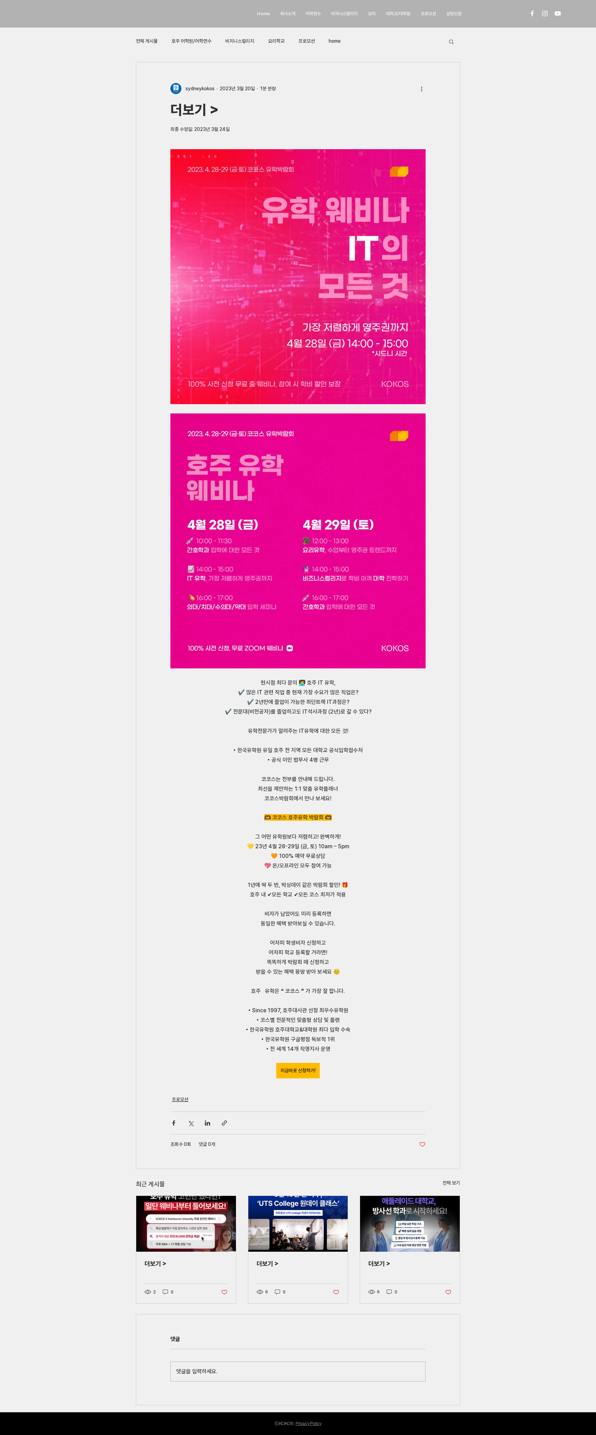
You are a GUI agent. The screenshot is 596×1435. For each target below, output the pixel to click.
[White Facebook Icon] (532, 13)
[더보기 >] (186, 1224)
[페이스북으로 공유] (173, 1123)
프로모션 (306, 41)
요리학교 (276, 41)
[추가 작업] (421, 88)
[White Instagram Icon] (545, 13)
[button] (451, 41)
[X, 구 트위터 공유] (190, 1123)
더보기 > (155, 1263)
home (335, 41)
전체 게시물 (147, 41)
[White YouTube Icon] (558, 13)
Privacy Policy (308, 1423)
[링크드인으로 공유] (207, 1123)
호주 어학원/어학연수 (191, 41)
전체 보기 (451, 1183)
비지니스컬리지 (239, 41)
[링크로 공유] (224, 1123)
